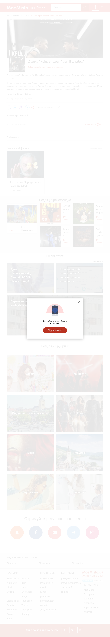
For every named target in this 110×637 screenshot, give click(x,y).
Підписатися (55, 330)
